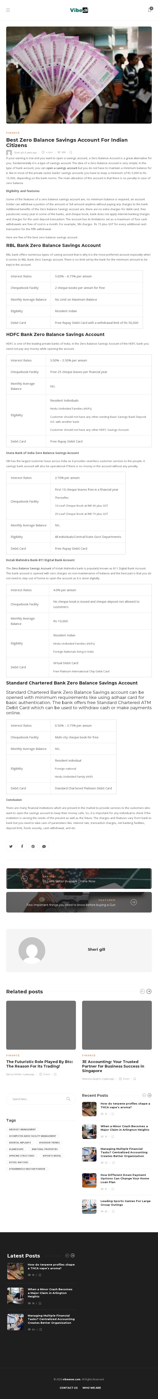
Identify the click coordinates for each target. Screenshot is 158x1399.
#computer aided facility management (32, 1136)
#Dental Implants (20, 1142)
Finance (13, 132)
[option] (41, 1037)
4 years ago (28, 1074)
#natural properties (45, 1149)
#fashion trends (49, 1142)
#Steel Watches (18, 1162)
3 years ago (108, 1078)
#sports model (52, 1155)
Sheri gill (19, 152)
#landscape (16, 1149)
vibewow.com (71, 1379)
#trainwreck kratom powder (27, 1168)
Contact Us (69, 1387)
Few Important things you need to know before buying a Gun (71, 905)
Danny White (13, 1074)
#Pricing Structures (21, 1155)
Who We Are (91, 1387)
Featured (107, 900)
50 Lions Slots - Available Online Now (69, 881)
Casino (49, 876)
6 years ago (31, 152)
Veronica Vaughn (91, 1078)
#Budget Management (22, 1129)
